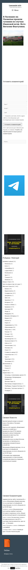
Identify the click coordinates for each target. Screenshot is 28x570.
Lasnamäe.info (15, 5)
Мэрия (7, 318)
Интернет (7, 302)
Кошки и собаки (9, 304)
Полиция (7, 390)
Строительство (9, 354)
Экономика (8, 361)
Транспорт (8, 359)
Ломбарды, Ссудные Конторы (14, 386)
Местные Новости (8, 286)
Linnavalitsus (8, 268)
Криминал (8, 307)
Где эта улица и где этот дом (11, 284)
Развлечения (8, 345)
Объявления (6, 363)
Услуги (7, 368)
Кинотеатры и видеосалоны (13, 384)
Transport (7, 277)
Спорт (6, 350)
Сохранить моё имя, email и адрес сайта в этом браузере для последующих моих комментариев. (14, 118)
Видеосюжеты (9, 291)
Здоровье (8, 300)
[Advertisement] (14, 62)
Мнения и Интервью (11, 316)
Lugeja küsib (8, 270)
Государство (8, 293)
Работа (7, 343)
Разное (7, 366)
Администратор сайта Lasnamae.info (13, 499)
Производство (9, 338)
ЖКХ (6, 298)
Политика (7, 336)
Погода (7, 334)
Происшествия (9, 341)
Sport (6, 275)
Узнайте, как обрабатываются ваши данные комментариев (12, 131)
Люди (6, 311)
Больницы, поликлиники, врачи (14, 375)
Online (8, 554)
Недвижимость (9, 325)
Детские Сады (9, 381)
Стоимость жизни (10, 352)
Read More (17, 568)
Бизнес (7, 289)
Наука (6, 323)
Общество (8, 329)
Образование (9, 327)
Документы (8, 295)
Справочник (6, 372)
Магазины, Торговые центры (13, 388)
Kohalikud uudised (8, 261)
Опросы (5, 370)
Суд (6, 357)
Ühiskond (7, 279)
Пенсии (7, 332)
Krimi (6, 266)
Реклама (7, 348)
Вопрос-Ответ (7, 282)
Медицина (8, 313)
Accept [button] (12, 568)
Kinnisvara (8, 263)
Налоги (7, 320)
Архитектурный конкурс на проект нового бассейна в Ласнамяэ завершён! (13, 423)
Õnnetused (8, 273)
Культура (7, 309)
